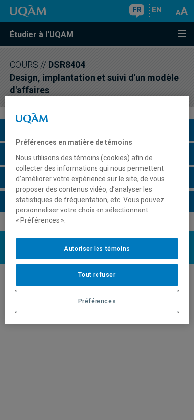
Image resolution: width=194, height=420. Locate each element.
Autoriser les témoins (97, 248)
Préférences (97, 301)
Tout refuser (96, 274)
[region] (97, 210)
